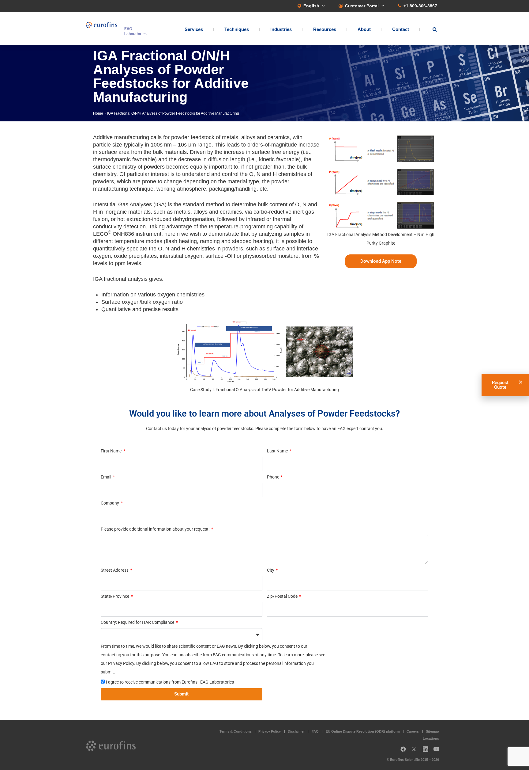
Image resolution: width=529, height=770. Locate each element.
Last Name (278, 450)
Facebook (403, 751)
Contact (400, 29)
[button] (520, 382)
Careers (413, 731)
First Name (111, 450)
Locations (431, 738)
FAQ (315, 731)
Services (194, 29)
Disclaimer (296, 731)
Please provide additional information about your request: (155, 529)
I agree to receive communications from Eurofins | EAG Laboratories (170, 682)
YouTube (438, 751)
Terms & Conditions (235, 731)
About (364, 29)
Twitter (416, 751)
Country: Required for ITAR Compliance (138, 622)
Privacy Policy (269, 731)
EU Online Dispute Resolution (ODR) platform (363, 731)
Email (106, 477)
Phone (273, 477)
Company (110, 503)
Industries (281, 29)
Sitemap (432, 731)
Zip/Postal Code (282, 596)
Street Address (115, 570)
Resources (324, 29)
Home (98, 113)
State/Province (115, 596)
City (271, 570)
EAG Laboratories (116, 29)
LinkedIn (427, 751)
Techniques (236, 29)
